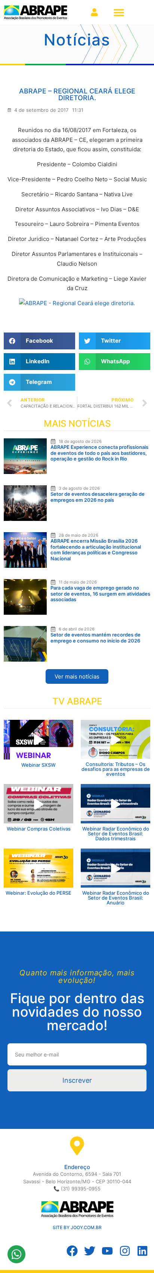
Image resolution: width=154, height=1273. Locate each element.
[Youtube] (107, 1251)
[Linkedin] (142, 1251)
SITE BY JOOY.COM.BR (77, 1227)
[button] (118, 12)
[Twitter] (90, 1251)
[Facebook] (72, 1251)
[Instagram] (125, 1251)
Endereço (77, 1167)
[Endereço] (77, 1145)
